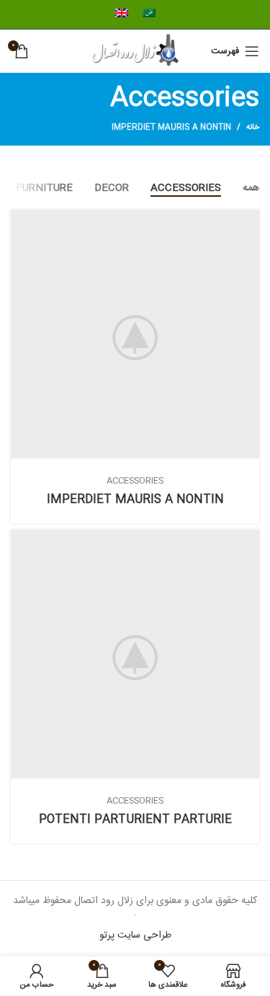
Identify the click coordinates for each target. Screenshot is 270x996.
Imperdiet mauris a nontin (171, 127)
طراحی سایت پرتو (135, 935)
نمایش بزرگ (21, 220)
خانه (252, 127)
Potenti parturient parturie (135, 820)
